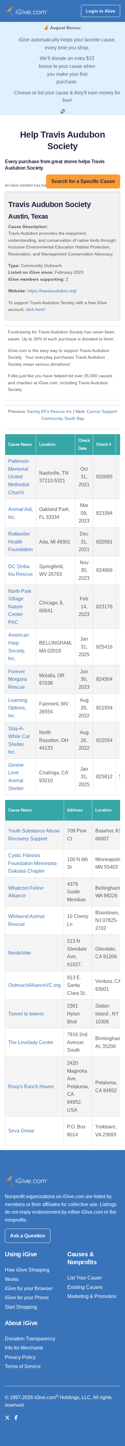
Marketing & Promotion (92, 1296)
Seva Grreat (21, 1130)
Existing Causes (85, 1287)
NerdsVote (19, 952)
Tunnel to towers (26, 1013)
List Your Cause (84, 1277)
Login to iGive (100, 11)
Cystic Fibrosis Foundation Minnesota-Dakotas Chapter (33, 863)
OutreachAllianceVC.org (34, 985)
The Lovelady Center (30, 1042)
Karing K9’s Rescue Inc (49, 411)
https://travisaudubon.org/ (52, 290)
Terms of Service (23, 1366)
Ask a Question (27, 1235)
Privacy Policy (20, 1357)
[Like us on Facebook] (16, 1417)
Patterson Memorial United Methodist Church (18, 477)
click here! (35, 309)
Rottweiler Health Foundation (20, 541)
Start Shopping (21, 1307)
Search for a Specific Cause (83, 181)
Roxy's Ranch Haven (31, 1086)
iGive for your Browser (28, 1288)
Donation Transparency (30, 1338)
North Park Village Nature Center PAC (19, 607)
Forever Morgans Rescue (17, 679)
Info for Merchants (24, 1347)
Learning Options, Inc (17, 708)
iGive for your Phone (27, 1297)
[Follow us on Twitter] (7, 1417)
